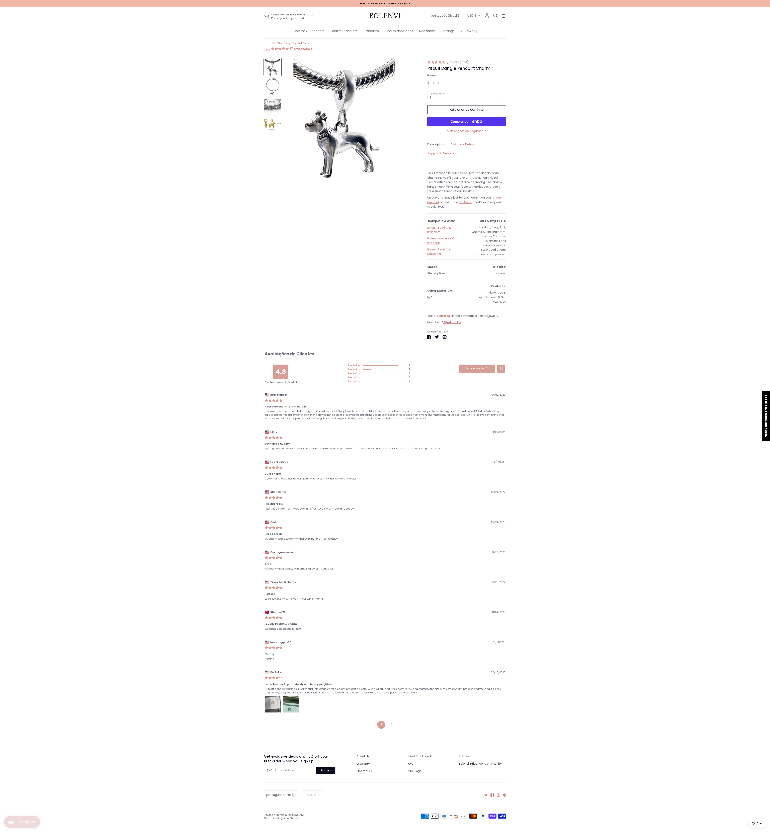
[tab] (436, 145)
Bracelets (371, 31)
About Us (363, 756)
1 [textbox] (430, 98)
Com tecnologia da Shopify (281, 818)
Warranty (363, 764)
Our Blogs (414, 771)
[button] (501, 369)
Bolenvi (432, 75)
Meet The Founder (421, 756)
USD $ (471, 15)
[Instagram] (497, 795)
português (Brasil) (445, 15)
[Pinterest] (503, 795)
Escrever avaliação (477, 368)
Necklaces (427, 31)
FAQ (410, 764)
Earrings (448, 31)
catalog (444, 316)
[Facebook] (490, 795)
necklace (465, 202)
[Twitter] (484, 795)
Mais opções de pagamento (466, 131)
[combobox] (466, 95)
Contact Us (365, 771)
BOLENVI (385, 16)
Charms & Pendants (308, 31)
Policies (464, 756)
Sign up (325, 770)
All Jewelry (468, 31)
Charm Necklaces (399, 31)
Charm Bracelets (344, 31)
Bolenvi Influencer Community (480, 764)
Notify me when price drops (766, 416)
